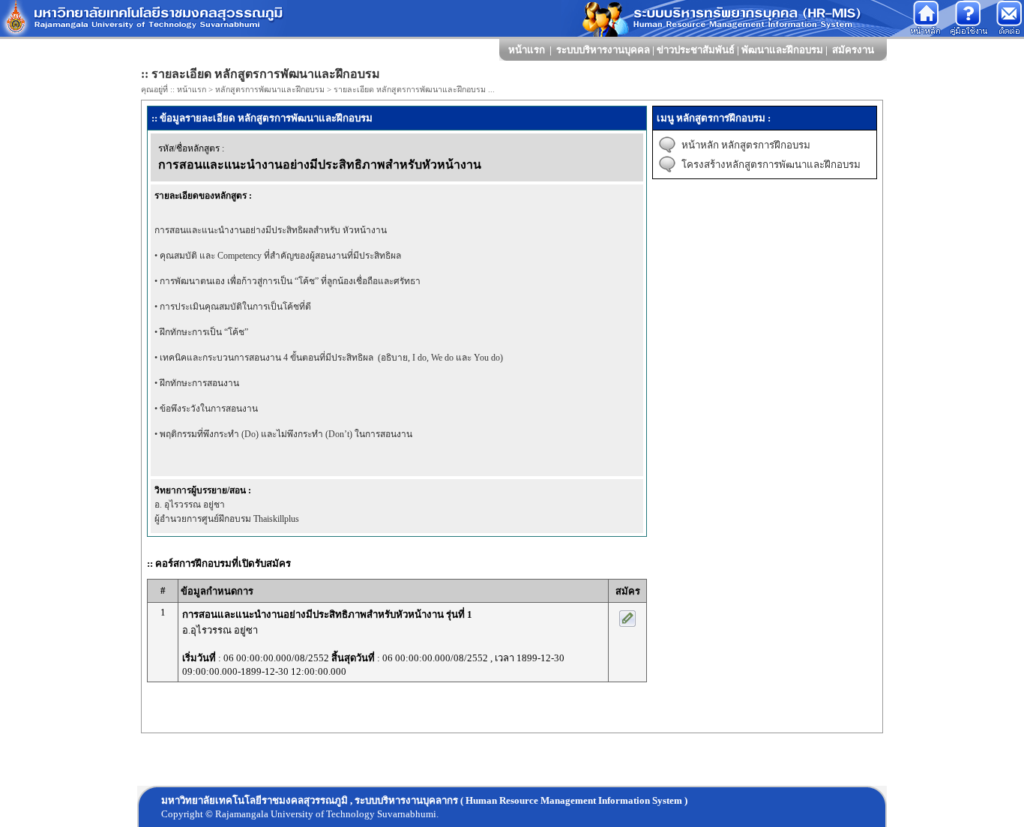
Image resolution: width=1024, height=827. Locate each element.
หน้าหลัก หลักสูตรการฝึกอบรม (745, 145)
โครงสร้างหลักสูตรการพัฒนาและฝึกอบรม (771, 164)
